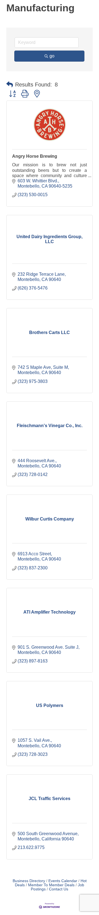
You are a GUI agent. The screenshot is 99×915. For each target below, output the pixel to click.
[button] (9, 85)
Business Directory (29, 881)
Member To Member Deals (51, 885)
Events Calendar (62, 881)
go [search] (52, 56)
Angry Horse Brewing (34, 156)
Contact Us (58, 889)
